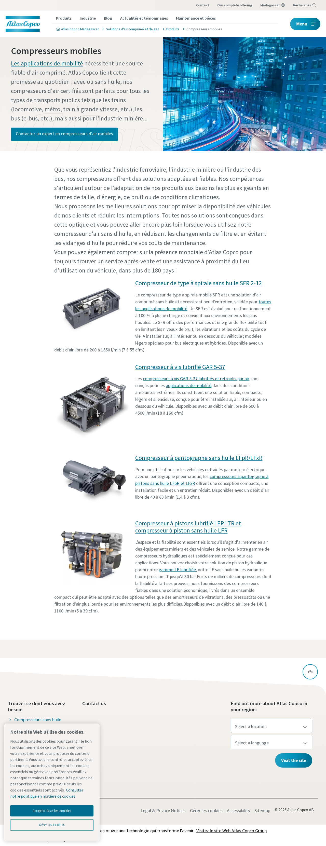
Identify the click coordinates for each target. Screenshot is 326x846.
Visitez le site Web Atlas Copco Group (231, 831)
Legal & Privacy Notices (163, 810)
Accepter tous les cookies (52, 811)
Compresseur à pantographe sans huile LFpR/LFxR (198, 458)
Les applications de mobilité (47, 63)
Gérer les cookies (206, 810)
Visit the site (293, 760)
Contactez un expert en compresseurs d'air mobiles (64, 134)
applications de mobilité (188, 385)
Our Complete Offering (234, 5)
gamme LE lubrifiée (177, 569)
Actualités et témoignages (144, 18)
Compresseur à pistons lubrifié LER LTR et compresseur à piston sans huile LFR (188, 526)
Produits (64, 18)
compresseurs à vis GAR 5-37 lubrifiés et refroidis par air (196, 378)
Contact (202, 5)
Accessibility (238, 810)
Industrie (88, 18)
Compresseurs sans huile (37, 719)
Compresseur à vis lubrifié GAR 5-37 (180, 367)
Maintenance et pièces (196, 18)
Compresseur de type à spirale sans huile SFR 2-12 (198, 283)
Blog (108, 18)
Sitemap (262, 810)
